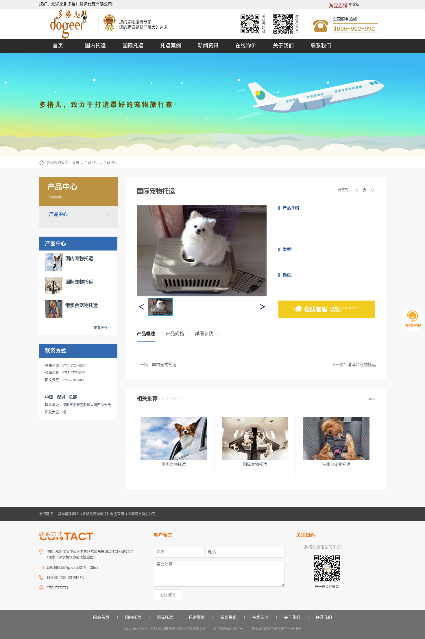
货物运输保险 (68, 514)
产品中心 (91, 163)
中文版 (354, 5)
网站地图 (258, 629)
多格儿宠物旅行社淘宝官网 (103, 514)
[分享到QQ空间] (357, 190)
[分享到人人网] (372, 190)
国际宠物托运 (79, 281)
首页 (58, 46)
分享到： (345, 190)
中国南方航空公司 (142, 514)
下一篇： (353, 364)
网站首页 (101, 617)
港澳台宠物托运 (81, 305)
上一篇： (156, 364)
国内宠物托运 (79, 258)
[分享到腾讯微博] (364, 190)
